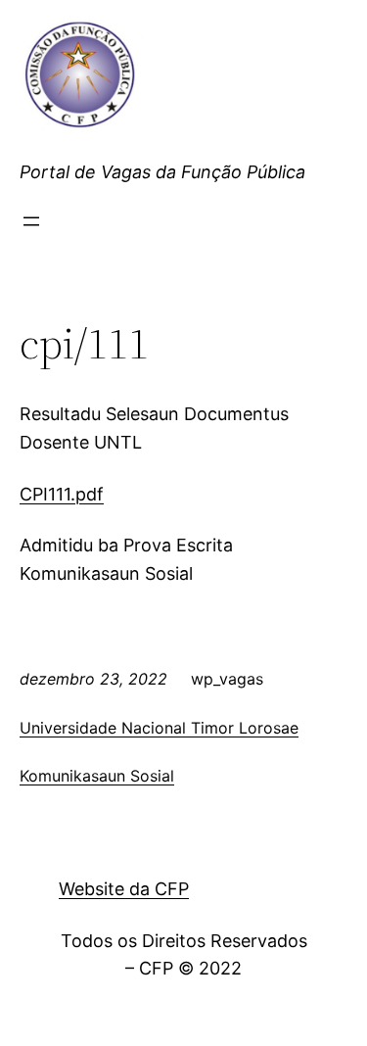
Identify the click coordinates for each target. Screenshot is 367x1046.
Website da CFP (124, 889)
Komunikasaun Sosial (97, 775)
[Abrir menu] (31, 221)
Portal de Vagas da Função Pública (162, 172)
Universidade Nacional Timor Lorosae (159, 727)
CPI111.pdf (62, 494)
